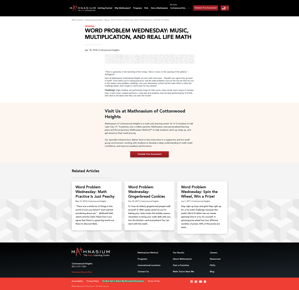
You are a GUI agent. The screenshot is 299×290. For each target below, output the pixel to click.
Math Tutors (183, 272)
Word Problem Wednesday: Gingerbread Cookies (146, 192)
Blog (212, 272)
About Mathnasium (182, 259)
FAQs (212, 265)
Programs (137, 8)
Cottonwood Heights (94, 20)
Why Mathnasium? (123, 8)
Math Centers (77, 20)
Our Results (178, 253)
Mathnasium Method (148, 253)
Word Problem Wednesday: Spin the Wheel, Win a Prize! (199, 192)
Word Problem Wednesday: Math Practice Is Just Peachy (95, 192)
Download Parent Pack (82, 272)
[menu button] (225, 8)
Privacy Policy (93, 281)
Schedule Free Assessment (206, 8)
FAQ (146, 8)
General (90, 26)
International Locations (149, 265)
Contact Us (143, 272)
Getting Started (105, 8)
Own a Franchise (181, 265)
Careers (213, 253)
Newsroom (215, 259)
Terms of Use (154, 281)
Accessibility (77, 281)
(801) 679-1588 (79, 267)
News (107, 20)
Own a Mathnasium (159, 8)
